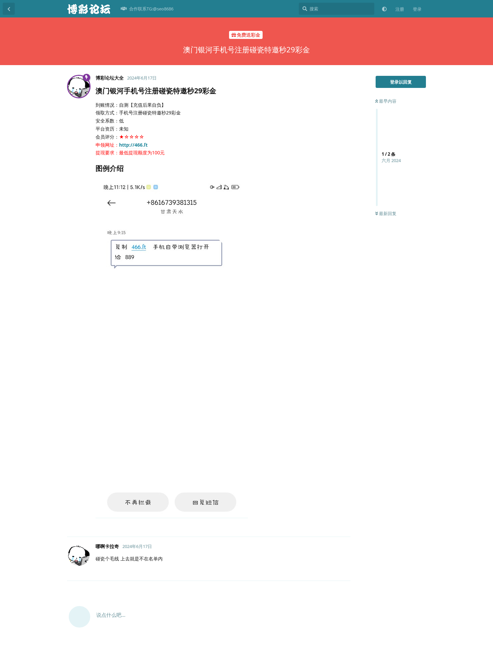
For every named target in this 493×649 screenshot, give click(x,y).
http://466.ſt (133, 145)
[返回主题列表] (9, 9)
